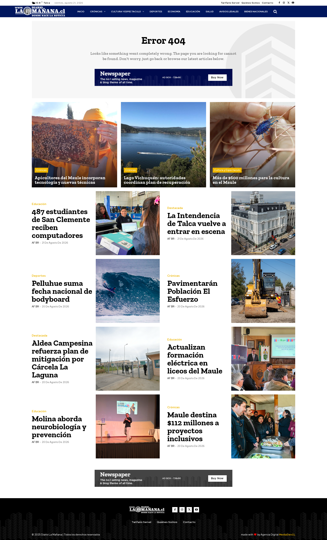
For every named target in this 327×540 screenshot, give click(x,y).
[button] (275, 11)
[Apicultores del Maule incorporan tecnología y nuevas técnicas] (74, 144)
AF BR (35, 242)
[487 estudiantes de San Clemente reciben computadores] (128, 223)
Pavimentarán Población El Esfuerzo (192, 291)
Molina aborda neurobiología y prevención (59, 426)
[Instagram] (284, 3)
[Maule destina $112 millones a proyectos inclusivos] (263, 426)
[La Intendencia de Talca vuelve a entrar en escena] (263, 223)
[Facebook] (279, 3)
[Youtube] (293, 3)
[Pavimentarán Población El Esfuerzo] (263, 291)
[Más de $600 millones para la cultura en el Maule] (252, 144)
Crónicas (41, 170)
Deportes (39, 275)
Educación (39, 204)
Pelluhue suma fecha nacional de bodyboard (62, 291)
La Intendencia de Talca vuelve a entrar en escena (196, 223)
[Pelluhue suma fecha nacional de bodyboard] (128, 291)
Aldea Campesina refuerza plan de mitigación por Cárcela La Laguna (62, 358)
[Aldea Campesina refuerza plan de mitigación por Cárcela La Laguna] (128, 359)
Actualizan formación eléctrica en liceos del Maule (194, 359)
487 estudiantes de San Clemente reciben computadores (61, 223)
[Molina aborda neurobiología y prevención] (128, 426)
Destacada (175, 208)
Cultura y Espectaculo (227, 170)
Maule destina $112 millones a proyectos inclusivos (193, 426)
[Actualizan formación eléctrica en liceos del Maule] (263, 359)
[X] (288, 3)
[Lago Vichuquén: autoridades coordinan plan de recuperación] (163, 144)
